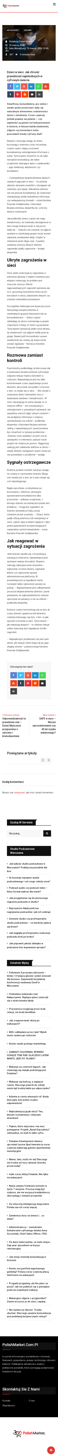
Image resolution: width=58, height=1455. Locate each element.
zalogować (19, 792)
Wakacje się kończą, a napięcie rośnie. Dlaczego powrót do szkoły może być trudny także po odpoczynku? (28, 1085)
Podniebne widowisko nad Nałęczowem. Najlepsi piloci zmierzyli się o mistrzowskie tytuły (27, 997)
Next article (48, 715)
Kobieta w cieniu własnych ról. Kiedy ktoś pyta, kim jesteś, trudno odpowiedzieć (28, 1100)
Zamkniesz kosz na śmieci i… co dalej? (25, 1217)
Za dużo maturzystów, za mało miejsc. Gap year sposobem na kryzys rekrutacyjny (29, 1245)
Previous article (11, 715)
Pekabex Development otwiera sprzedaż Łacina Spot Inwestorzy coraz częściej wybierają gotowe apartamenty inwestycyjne (28, 1146)
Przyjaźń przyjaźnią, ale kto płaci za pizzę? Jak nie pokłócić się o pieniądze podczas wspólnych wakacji (28, 1286)
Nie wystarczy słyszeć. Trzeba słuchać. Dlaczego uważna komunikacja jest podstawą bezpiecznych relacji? (29, 1313)
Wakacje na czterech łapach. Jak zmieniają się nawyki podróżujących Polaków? (26, 1070)
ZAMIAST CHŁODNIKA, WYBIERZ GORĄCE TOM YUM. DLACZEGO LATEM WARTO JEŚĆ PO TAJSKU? (28, 1055)
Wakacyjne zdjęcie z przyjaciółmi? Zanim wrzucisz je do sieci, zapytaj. (26, 1300)
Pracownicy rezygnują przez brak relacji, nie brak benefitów (26, 1011)
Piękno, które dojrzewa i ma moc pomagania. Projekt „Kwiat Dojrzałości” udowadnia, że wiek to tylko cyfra (28, 1129)
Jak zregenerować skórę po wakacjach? (23, 1022)
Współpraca (8, 1405)
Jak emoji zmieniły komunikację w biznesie (26, 1259)
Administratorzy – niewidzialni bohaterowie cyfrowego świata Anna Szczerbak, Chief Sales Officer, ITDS (27, 1230)
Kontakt (6, 1400)
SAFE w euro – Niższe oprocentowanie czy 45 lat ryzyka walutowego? (44, 725)
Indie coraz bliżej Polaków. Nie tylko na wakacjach (27, 1176)
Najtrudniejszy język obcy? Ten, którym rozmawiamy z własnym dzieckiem (25, 1114)
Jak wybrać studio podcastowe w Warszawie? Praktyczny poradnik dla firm (27, 867)
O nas (32, 1400)
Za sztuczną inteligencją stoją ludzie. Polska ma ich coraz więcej (28, 1206)
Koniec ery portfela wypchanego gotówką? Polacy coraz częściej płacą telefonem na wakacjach (28, 1272)
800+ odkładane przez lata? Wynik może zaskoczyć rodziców (27, 1034)
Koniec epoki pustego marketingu (27, 1043)
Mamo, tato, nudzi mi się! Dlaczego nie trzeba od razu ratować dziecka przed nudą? (27, 1162)
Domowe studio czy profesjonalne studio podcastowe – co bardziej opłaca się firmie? (29, 922)
